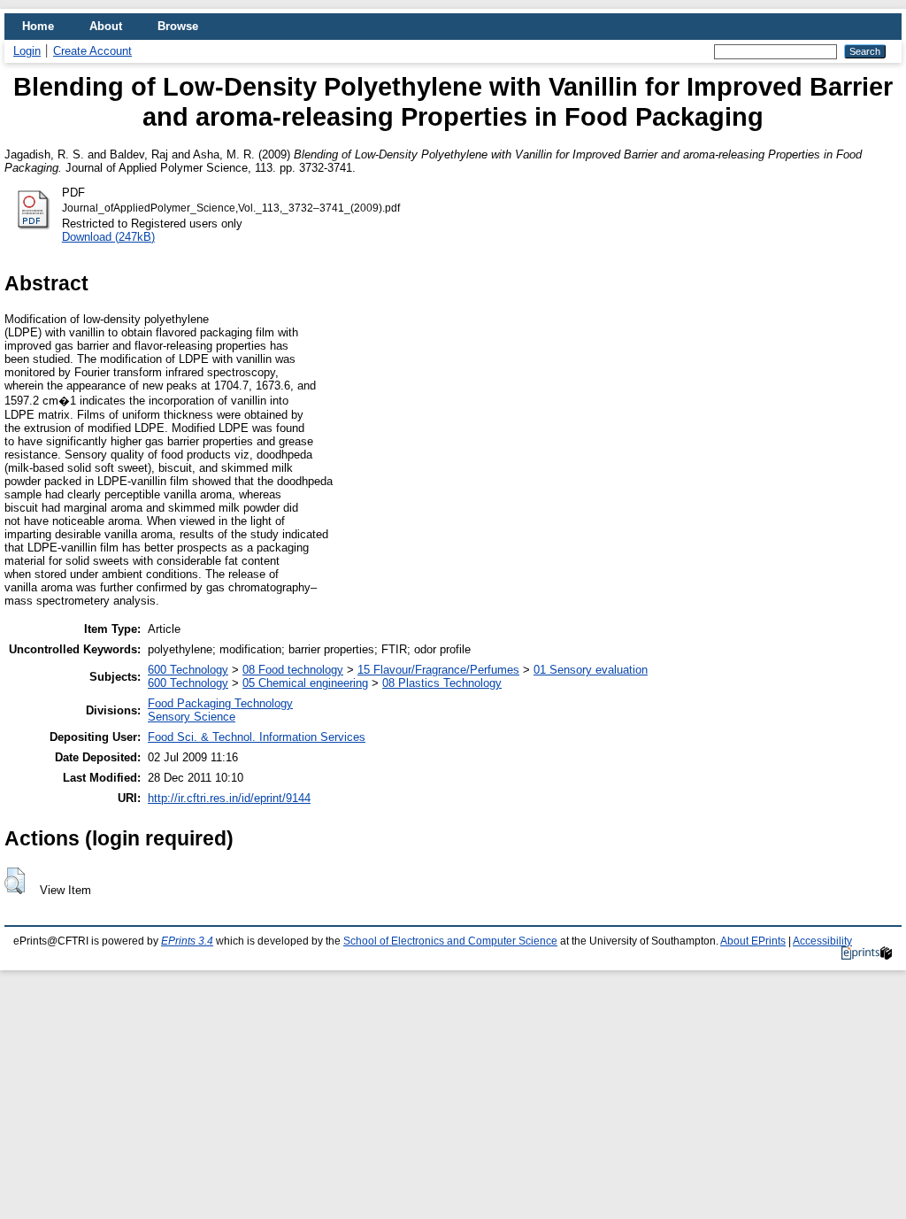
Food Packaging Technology (220, 703)
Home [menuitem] (38, 26)
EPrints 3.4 (187, 941)
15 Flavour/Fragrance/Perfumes (438, 669)
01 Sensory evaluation (591, 669)
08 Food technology (292, 669)
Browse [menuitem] (177, 26)
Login (27, 51)
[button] (14, 881)
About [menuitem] (105, 26)
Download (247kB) (108, 236)
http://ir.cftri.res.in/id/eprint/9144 (229, 798)
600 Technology (188, 669)
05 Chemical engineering (305, 683)
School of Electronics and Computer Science (450, 941)
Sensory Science (191, 716)
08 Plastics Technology (442, 683)
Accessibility (822, 941)
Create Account (92, 51)
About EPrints (753, 941)
